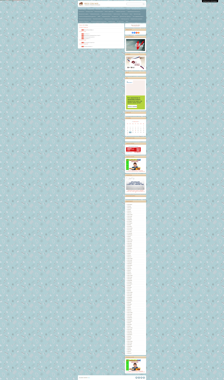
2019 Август (129, 256)
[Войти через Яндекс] (136, 33)
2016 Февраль (129, 204)
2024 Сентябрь (129, 341)
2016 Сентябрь (129, 214)
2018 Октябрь (129, 241)
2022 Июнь (129, 307)
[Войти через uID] (132, 33)
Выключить (15, 0)
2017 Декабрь (129, 233)
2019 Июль (129, 255)
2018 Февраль (129, 234)
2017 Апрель (129, 226)
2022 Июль (129, 309)
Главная (80, 25)
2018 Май (129, 236)
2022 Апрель (129, 304)
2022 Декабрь (129, 317)
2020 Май (129, 270)
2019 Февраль (129, 248)
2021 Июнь (129, 290)
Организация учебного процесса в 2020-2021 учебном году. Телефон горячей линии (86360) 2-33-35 (135, 191)
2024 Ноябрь (129, 344)
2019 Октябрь (129, 260)
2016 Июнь (129, 211)
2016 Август (129, 212)
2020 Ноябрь (129, 278)
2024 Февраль (129, 334)
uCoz (89, 377)
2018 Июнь (129, 238)
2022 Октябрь (129, 314)
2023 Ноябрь (129, 331)
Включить (19, 0)
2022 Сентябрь (129, 312)
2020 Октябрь (129, 277)
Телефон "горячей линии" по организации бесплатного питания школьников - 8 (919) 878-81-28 (135, 171)
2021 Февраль (129, 283)
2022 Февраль (129, 300)
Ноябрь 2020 (135, 121)
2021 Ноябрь (129, 295)
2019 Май (129, 253)
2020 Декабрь (129, 280)
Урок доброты (86, 38)
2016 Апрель (129, 207)
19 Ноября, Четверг (82, 31)
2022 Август (129, 310)
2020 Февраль (129, 265)
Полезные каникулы (88, 46)
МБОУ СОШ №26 (91, 3)
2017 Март (129, 224)
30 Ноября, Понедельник (83, 27)
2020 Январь (129, 263)
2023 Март (129, 322)
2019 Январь (129, 246)
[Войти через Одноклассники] (138, 33)
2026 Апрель (129, 349)
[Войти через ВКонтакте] (134, 33)
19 (135, 130)
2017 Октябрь (129, 229)
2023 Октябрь (129, 329)
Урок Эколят (86, 33)
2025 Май (129, 348)
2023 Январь (129, 319)
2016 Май (129, 209)
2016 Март (129, 206)
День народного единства (89, 42)
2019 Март (129, 250)
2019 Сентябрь (129, 258)
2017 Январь (129, 221)
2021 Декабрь (129, 297)
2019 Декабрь (129, 261)
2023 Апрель (129, 324)
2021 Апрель (129, 287)
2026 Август (129, 353)
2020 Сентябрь (129, 275)
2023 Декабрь (129, 332)
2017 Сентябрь (129, 228)
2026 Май (129, 351)
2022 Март (129, 302)
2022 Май (129, 305)
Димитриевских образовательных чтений (92, 35)
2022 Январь (129, 299)
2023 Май (129, 326)
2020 (83, 25)
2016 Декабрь (129, 219)
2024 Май (129, 339)
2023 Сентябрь (129, 327)
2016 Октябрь (129, 216)
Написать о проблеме (132, 106)
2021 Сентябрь (129, 292)
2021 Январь (129, 282)
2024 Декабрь (129, 346)
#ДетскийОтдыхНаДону (88, 29)
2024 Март (129, 336)
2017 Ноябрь (129, 231)
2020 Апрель (129, 268)
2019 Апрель (129, 251)
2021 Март (129, 285)
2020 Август (129, 273)
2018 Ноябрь (129, 243)
